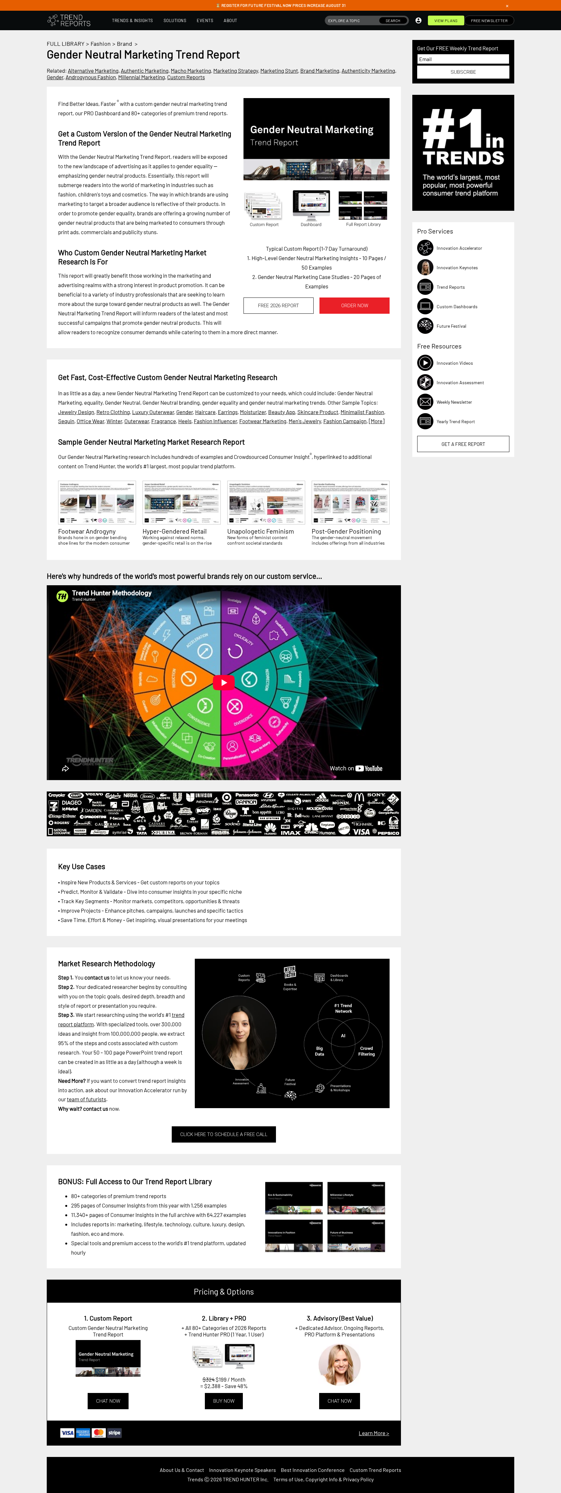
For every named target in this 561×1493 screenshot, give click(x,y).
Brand (124, 43)
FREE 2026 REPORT (278, 306)
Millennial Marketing (141, 77)
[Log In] (418, 20)
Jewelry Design (76, 412)
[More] (376, 421)
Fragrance (163, 421)
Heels (185, 421)
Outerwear (136, 421)
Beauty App (281, 412)
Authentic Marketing (144, 70)
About (230, 20)
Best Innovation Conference (313, 1470)
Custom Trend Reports (375, 1470)
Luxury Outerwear (153, 412)
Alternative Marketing (93, 70)
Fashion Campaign (345, 421)
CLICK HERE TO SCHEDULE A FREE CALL (224, 1134)
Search (393, 20)
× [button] (507, 5)
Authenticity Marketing (368, 70)
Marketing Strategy (235, 70)
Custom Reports (186, 77)
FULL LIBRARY (65, 43)
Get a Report (463, 444)
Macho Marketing (191, 70)
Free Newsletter (489, 20)
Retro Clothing (113, 412)
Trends (195, 1479)
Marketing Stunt (279, 70)
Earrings (228, 412)
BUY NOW (223, 1401)
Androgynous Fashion (91, 77)
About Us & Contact (182, 1470)
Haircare (205, 412)
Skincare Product (317, 412)
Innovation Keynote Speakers (242, 1470)
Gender (55, 77)
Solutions (175, 20)
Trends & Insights (132, 20)
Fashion (101, 43)
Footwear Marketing (262, 421)
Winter (114, 421)
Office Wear (90, 421)
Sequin (66, 421)
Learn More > (374, 1433)
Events (205, 20)
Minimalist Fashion (362, 412)
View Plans (446, 20)
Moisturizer (253, 412)
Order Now (354, 306)
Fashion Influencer (215, 421)
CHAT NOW (108, 1401)
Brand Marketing (319, 70)
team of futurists (86, 1099)
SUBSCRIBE (463, 72)
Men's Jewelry (305, 421)
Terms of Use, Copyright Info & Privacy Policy (323, 1479)
